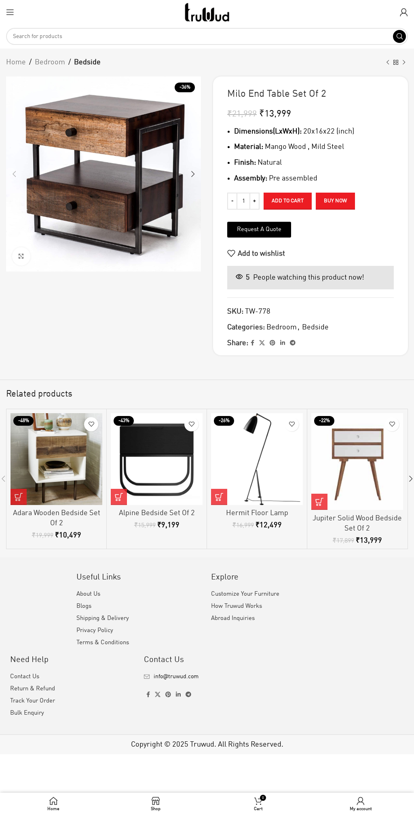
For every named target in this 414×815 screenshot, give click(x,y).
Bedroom (50, 62)
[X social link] (262, 343)
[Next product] (404, 62)
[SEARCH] (399, 36)
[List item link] (207, 676)
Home (16, 62)
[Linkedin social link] (282, 343)
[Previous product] (388, 62)
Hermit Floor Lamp (257, 513)
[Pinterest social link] (272, 343)
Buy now (335, 201)
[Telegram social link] (292, 343)
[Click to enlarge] (21, 256)
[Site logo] (207, 11)
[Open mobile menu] (10, 12)
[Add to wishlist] (91, 424)
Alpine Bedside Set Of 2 (157, 513)
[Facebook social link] (252, 343)
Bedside (87, 62)
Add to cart (288, 201)
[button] (19, 497)
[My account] (404, 12)
